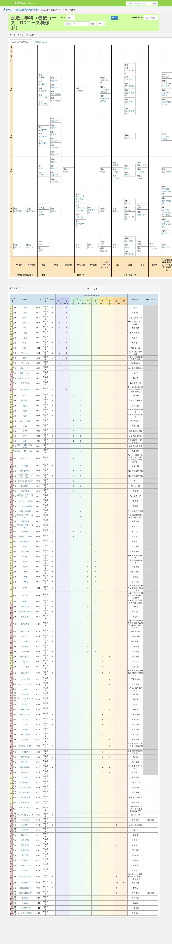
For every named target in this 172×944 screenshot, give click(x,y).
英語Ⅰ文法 (129, 240)
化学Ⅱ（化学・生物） (80, 209)
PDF (114, 18)
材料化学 (79, 90)
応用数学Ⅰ (43, 129)
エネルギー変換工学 (104, 90)
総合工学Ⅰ (18, 247)
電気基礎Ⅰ (25, 521)
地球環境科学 (104, 81)
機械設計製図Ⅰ (25, 767)
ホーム (8, 9)
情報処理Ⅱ (25, 617)
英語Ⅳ (127, 210)
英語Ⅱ (127, 247)
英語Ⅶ (127, 137)
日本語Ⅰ (116, 171)
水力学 (53, 134)
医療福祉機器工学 (104, 99)
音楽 (25, 338)
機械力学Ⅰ (55, 121)
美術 (25, 426)
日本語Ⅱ (116, 178)
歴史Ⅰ (140, 208)
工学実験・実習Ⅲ (166, 137)
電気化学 (25, 694)
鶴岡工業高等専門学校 (26, 9)
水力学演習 (43, 104)
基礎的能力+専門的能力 (21, 42)
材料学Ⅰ (25, 636)
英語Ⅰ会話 (129, 254)
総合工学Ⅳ (25, 673)
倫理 (139, 244)
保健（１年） (25, 368)
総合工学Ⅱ (18, 211)
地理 (139, 250)
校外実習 (25, 689)
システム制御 (25, 820)
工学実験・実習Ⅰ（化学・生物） (166, 212)
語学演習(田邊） (129, 93)
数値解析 (25, 860)
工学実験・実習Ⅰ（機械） (166, 191)
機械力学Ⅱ (43, 90)
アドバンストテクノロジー (129, 70)
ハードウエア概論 (25, 506)
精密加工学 (25, 840)
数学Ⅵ (41, 175)
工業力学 (54, 175)
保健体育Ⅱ (25, 400)
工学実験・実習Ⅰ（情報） (166, 224)
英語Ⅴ (127, 168)
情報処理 (25, 752)
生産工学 (165, 77)
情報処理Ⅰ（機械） (25, 536)
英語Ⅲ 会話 (129, 217)
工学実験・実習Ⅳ (166, 93)
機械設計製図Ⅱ (25, 888)
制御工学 (25, 855)
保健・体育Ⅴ (25, 797)
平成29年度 (150, 17)
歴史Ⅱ (140, 178)
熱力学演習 (43, 97)
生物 (102, 244)
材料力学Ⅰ (55, 168)
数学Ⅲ (41, 208)
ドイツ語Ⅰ (25, 667)
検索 (154, 3)
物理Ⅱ (53, 161)
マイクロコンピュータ (25, 815)
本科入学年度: (137, 17)
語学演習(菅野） (129, 112)
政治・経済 (141, 165)
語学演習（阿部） (128, 103)
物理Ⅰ (53, 211)
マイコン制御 (25, 734)
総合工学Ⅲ (166, 171)
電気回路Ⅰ (25, 491)
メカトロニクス (25, 865)
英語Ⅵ (127, 175)
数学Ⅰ (41, 244)
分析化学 (79, 217)
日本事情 (140, 171)
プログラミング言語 (25, 501)
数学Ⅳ (41, 214)
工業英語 (128, 79)
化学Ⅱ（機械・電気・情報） (80, 198)
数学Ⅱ (41, 250)
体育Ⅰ (25, 343)
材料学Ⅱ (25, 704)
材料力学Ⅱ (55, 154)
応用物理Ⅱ (43, 136)
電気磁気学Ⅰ (25, 486)
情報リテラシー (25, 373)
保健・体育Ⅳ (25, 657)
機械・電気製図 (25, 511)
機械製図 (25, 531)
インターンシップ (25, 684)
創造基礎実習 (25, 389)
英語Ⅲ (127, 203)
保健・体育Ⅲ (25, 541)
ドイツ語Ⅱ (25, 777)
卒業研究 (25, 883)
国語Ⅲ (115, 165)
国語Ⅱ (115, 211)
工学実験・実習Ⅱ (25, 612)
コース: (63, 17)
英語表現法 (129, 86)
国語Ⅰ (115, 247)
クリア (101, 23)
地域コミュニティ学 (154, 247)
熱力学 (53, 127)
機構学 (25, 729)
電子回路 (25, 739)
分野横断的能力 (41, 42)
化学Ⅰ (78, 247)
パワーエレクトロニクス (25, 699)
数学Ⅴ (41, 168)
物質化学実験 (80, 224)
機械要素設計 (43, 144)
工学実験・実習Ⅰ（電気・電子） (25, 496)
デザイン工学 (25, 679)
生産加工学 (25, 607)
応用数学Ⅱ (43, 84)
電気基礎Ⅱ (25, 646)
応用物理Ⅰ (55, 181)
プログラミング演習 (25, 481)
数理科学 (42, 77)
